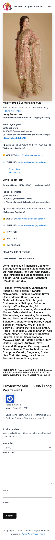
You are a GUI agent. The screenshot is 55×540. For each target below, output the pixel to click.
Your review (9, 452)
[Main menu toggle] (49, 6)
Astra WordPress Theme (33, 534)
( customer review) (12, 111)
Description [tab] (14, 169)
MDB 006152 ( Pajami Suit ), (17, 370)
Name (6, 490)
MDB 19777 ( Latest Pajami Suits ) (33, 375)
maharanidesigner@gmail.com (32, 162)
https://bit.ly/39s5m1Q (14, 138)
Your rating (9, 443)
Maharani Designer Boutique (28, 6)
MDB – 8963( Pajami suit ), (22, 372)
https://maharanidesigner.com (30, 155)
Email (6, 502)
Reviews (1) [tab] (14, 172)
